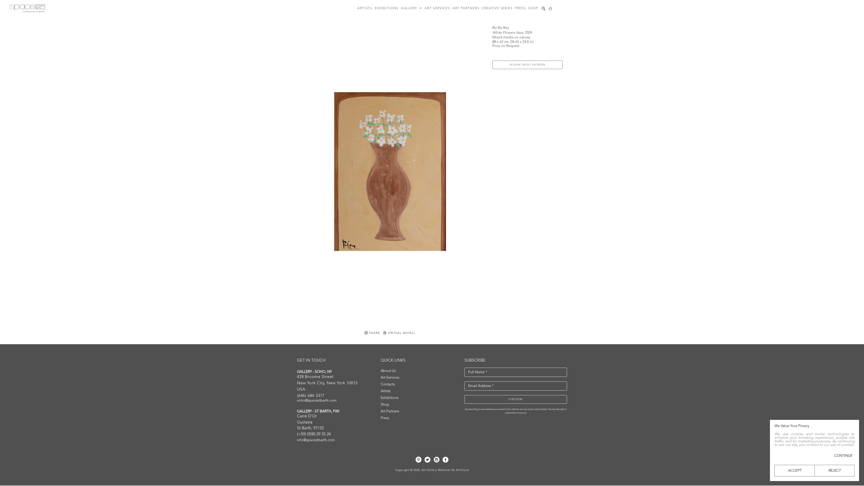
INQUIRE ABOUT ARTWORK (527, 65)
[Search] (543, 8)
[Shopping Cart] (550, 8)
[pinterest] (418, 460)
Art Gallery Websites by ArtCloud (445, 470)
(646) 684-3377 (310, 396)
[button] (411, 8)
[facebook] (445, 460)
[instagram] (436, 460)
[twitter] (427, 460)
